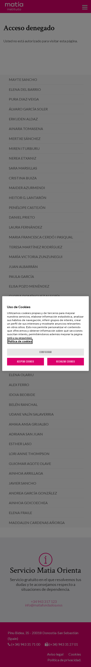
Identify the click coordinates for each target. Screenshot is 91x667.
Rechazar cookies (65, 361)
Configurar (45, 352)
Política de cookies (20, 341)
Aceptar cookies (25, 361)
